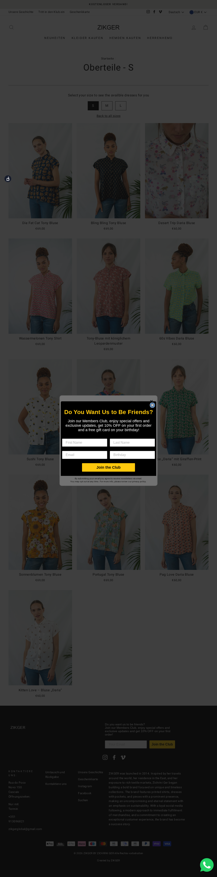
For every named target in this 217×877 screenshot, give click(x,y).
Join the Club (108, 467)
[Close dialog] (152, 405)
